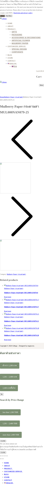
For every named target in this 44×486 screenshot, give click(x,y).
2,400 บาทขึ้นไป (9, 388)
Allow (2, 16)
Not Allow (9, 16)
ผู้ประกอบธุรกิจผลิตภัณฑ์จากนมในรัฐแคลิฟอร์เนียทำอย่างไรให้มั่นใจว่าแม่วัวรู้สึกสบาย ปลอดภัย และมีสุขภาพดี (21, 448)
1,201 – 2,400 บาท (10, 377)
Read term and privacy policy (23, 13)
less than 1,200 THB (10, 412)
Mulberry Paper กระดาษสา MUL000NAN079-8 (21, 293)
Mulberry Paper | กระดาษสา (13, 97)
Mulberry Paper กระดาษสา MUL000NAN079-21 (21, 321)
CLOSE (3, 441)
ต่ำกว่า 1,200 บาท (10, 365)
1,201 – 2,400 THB (10, 423)
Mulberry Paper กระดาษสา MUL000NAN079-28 (21, 335)
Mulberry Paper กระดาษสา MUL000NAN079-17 (21, 307)
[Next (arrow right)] (3, 458)
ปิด (2, 394)
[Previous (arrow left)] (1, 458)
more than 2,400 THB (11, 435)
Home (2, 97)
